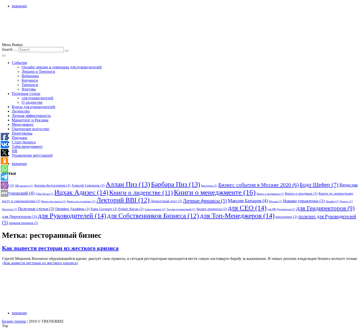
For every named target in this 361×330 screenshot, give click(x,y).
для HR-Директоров (281, 209)
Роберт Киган (131, 209)
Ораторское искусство (30, 129)
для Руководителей (72, 215)
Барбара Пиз (175, 184)
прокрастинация (23, 223)
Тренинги (30, 85)
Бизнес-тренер (14, 321)
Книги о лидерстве (141, 192)
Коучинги (30, 80)
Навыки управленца (304, 201)
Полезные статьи (26, 93)
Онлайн (332, 201)
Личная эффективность (31, 116)
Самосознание (155, 209)
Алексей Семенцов (88, 185)
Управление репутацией (32, 155)
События (19, 63)
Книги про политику (81, 201)
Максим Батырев (248, 200)
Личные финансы (205, 200)
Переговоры (22, 133)
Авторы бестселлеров (52, 185)
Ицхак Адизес (81, 192)
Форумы (29, 89)
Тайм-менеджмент (27, 146)
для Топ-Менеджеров (237, 215)
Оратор (346, 201)
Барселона (209, 185)
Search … (9, 49)
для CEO (247, 208)
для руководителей (37, 98)
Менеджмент (23, 124)
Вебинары (30, 76)
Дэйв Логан (44, 193)
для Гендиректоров (325, 208)
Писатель (9, 209)
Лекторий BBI (123, 200)
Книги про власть (53, 201)
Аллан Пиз (128, 184)
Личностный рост (166, 201)
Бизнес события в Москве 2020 (258, 185)
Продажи (19, 138)
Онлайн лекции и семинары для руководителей (62, 67)
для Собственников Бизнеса (153, 215)
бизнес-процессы (211, 209)
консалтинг (286, 217)
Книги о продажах (301, 193)
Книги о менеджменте (215, 192)
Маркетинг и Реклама (30, 120)
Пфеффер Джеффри (72, 209)
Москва (275, 201)
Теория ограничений (181, 209)
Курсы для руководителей (33, 107)
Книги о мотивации (270, 193)
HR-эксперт (24, 185)
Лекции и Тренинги (38, 71)
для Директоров (19, 216)
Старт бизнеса (24, 142)
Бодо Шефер (319, 185)
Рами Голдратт (104, 209)
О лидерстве (32, 102)
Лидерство (21, 111)
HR (14, 151)
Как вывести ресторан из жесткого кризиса (60, 248)
